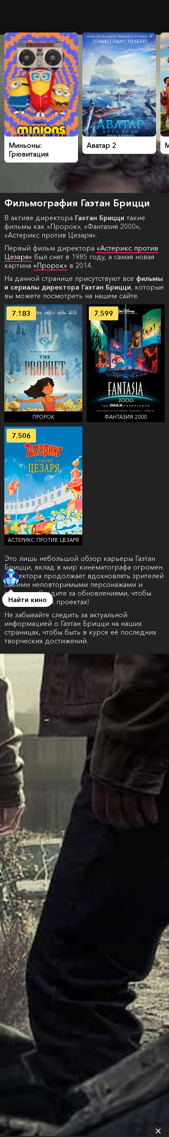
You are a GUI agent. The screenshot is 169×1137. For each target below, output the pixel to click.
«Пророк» (50, 265)
